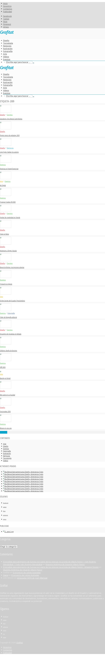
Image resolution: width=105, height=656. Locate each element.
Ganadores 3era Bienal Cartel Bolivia (11, 118)
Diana (5, 575)
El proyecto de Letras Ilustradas (27, 572)
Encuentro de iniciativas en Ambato (10, 334)
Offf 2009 (3, 367)
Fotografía (7, 51)
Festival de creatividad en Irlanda (10, 217)
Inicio (5, 3)
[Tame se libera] (5, 227)
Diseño (6, 40)
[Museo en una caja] (5, 421)
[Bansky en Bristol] (0, 371)
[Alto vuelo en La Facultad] (5, 388)
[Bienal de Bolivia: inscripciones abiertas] (5, 260)
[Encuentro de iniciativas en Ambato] (5, 327)
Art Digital (3, 185)
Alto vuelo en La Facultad (7, 395)
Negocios (7, 46)
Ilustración (7, 48)
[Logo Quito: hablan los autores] (5, 145)
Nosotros (7, 6)
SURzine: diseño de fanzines (8, 350)
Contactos (7, 8)
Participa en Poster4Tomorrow (9, 168)
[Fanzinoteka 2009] (5, 404)
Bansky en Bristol (5, 378)
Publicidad (7, 11)
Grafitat (19, 642)
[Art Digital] (5, 178)
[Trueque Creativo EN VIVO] (5, 195)
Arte (5, 54)
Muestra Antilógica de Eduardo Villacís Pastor (65, 564)
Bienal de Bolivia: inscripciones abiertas (12, 267)
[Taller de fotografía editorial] (5, 310)
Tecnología (8, 43)
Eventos (6, 59)
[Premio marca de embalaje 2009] (5, 128)
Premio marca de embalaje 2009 (10, 135)
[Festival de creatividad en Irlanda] (5, 210)
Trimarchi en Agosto (6, 284)
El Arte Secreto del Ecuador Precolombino (12, 300)
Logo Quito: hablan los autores (9, 152)
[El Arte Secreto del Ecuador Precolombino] (5, 293)
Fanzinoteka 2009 (5, 411)
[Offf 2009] (5, 360)
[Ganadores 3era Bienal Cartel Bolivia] (5, 112)
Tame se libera (4, 234)
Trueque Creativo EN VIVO (8, 202)
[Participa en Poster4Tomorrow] (5, 161)
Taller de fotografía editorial (8, 317)
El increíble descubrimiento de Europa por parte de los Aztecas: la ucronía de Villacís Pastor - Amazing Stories (51, 567)
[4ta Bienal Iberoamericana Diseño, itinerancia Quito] (23, 472)
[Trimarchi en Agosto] (5, 277)
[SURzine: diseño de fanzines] (5, 343)
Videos (6, 56)
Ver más (3, 432)
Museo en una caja (6, 428)
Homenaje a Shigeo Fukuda (8, 250)
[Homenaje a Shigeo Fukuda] (5, 243)
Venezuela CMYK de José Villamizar (32, 578)
